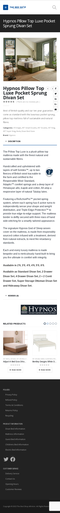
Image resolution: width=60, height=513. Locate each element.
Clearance (19, 359)
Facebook (55, 88)
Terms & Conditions (14, 405)
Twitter (55, 93)
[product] (15, 343)
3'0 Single (17, 128)
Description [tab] (14, 141)
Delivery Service (12, 473)
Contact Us (10, 478)
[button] (44, 323)
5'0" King (51, 128)
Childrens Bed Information (17, 444)
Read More (16, 370)
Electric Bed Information (15, 449)
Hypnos (12, 135)
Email (55, 109)
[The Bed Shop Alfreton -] (17, 7)
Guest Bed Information (15, 439)
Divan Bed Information (15, 428)
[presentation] (53, 59)
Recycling (9, 415)
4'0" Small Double (29, 128)
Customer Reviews (13, 489)
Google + (55, 104)
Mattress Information (14, 434)
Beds (18, 131)
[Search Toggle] (54, 7)
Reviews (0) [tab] (13, 295)
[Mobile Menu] (5, 7)
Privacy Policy (11, 394)
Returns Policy (11, 410)
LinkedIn (55, 98)
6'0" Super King (9, 131)
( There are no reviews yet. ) (28, 102)
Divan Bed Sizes (28, 131)
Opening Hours (12, 484)
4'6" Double (42, 128)
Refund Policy (11, 400)
